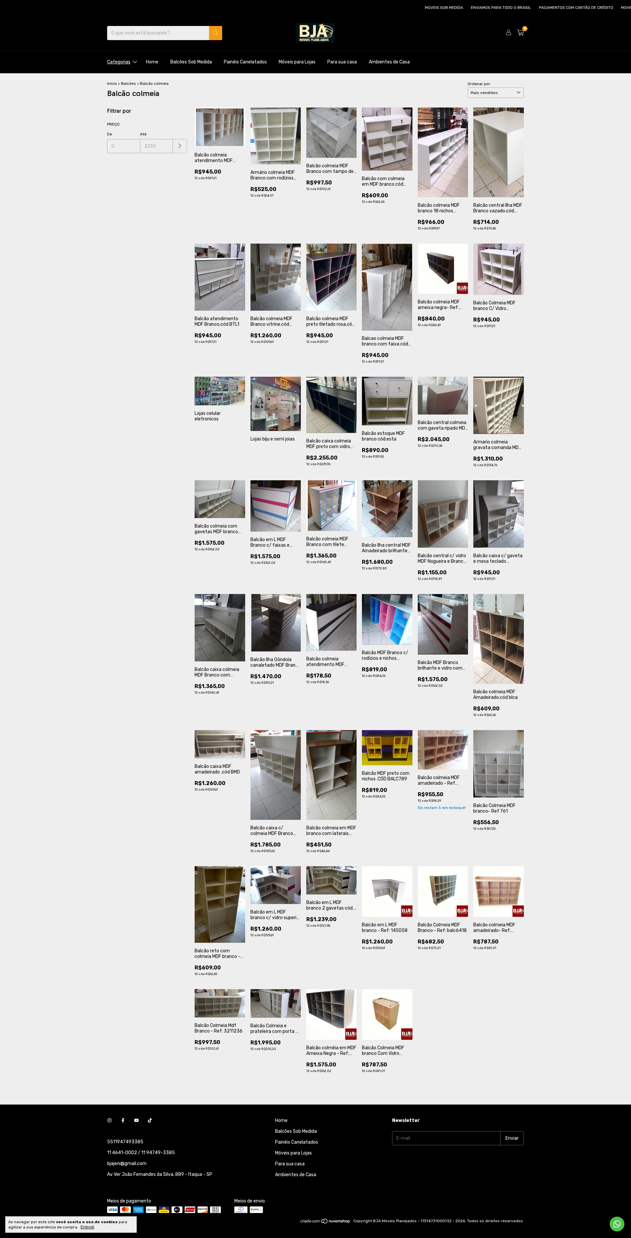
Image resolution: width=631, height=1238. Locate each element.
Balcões (128, 83)
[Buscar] (215, 33)
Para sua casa (342, 62)
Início (112, 83)
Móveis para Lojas (297, 62)
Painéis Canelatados (245, 62)
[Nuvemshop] (325, 1222)
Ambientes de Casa (389, 62)
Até (143, 134)
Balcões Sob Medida (191, 62)
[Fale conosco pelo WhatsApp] (617, 1224)
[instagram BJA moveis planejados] (109, 1120)
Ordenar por (479, 84)
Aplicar (180, 146)
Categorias (118, 62)
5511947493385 (125, 1142)
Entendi (87, 1227)
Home (152, 62)
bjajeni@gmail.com (127, 1163)
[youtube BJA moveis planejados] (136, 1120)
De (109, 134)
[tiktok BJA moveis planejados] (150, 1120)
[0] (520, 33)
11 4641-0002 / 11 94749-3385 (141, 1152)
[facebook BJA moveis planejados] (123, 1120)
